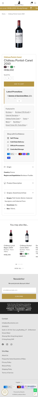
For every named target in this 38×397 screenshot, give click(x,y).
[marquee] (19, 8)
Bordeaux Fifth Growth (22, 112)
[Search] (35, 3)
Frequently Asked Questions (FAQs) (14, 359)
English (18, 382)
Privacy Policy (6, 362)
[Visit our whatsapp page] (11, 344)
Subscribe (19, 296)
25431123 (5, 326)
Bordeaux (9, 112)
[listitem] (19, 308)
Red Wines (16, 122)
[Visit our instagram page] (7, 344)
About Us (5, 355)
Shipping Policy (7, 369)
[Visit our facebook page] (3, 344)
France (25, 118)
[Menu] (3, 3)
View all (17, 268)
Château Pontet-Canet (13, 57)
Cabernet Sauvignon (12, 115)
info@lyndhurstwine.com (10, 323)
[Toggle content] (19, 101)
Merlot (8, 122)
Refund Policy (6, 366)
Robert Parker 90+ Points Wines (16, 125)
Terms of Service (7, 373)
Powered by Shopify (19, 392)
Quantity (7, 75)
